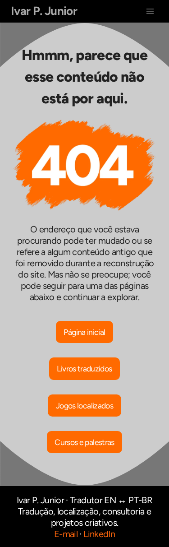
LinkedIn (99, 533)
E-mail (66, 533)
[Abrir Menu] (150, 11)
